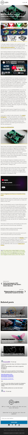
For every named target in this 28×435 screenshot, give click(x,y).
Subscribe (14, 422)
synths (16, 254)
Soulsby (13, 254)
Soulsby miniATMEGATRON (7, 127)
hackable (23, 251)
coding (2, 251)
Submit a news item (20, 433)
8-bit (4, 250)
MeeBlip (22, 237)
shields (9, 254)
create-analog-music (8, 251)
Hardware (5, 253)
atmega (13, 250)
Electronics (18, 251)
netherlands (19, 253)
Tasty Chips (20, 254)
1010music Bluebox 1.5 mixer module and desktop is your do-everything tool (14, 328)
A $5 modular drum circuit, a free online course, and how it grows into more (13, 315)
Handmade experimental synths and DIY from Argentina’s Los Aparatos (13, 341)
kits (8, 253)
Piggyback (6, 254)
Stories (2, 12)
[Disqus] (14, 376)
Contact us (12, 433)
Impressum (6, 433)
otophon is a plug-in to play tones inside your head (13, 354)
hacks (2, 253)
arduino (10, 250)
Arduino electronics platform (8, 47)
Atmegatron (17, 250)
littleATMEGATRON (13, 253)
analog (7, 250)
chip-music (22, 250)
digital (14, 251)
